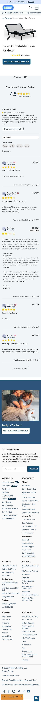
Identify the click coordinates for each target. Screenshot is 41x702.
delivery (19, 146)
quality (12, 146)
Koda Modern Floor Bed (10, 593)
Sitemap (25, 660)
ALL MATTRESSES (8, 518)
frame (5, 146)
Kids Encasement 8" (29, 529)
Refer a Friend (27, 651)
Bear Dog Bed (7, 512)
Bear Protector (27, 523)
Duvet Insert (26, 550)
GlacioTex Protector (29, 520)
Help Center (6, 616)
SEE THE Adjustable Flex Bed (16, 62)
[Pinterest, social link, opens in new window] (18, 691)
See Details (31, 2)
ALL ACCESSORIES (28, 556)
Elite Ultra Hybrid (10, 482)
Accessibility (6, 636)
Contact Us (6, 620)
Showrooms (26, 574)
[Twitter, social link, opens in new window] (4, 691)
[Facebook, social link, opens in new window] (8, 691)
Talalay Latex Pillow (29, 497)
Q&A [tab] (25, 77)
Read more (34, 249)
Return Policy (6, 629)
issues (27, 146)
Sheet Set (25, 540)
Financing (5, 623)
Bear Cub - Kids (7, 505)
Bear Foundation (8, 572)
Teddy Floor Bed (8, 597)
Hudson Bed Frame (9, 569)
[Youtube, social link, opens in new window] (28, 691)
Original (8, 499)
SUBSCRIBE (33, 469)
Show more (6, 151)
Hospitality (26, 591)
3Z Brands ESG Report (30, 595)
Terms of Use (30, 680)
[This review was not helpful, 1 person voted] (37, 360)
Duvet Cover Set (28, 553)
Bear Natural (6, 502)
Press (24, 641)
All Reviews (7, 18)
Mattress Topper (28, 546)
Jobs (23, 648)
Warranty (5, 633)
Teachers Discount (28, 631)
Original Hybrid (7, 495)
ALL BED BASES (7, 607)
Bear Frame (6, 576)
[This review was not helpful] (37, 220)
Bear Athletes (27, 620)
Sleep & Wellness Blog (30, 616)
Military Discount (28, 623)
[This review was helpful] (33, 220)
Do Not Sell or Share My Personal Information (20, 685)
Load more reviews (20, 368)
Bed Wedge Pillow (28, 509)
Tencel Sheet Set (28, 543)
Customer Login (7, 639)
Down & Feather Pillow (30, 501)
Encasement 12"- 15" (29, 526)
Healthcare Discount (29, 635)
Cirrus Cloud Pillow (29, 489)
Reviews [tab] (17, 77)
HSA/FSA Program (28, 638)
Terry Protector (27, 533)
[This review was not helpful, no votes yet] (36, 185)
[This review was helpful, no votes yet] (33, 185)
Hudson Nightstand (9, 604)
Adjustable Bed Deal (9, 566)
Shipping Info (6, 626)
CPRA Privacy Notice (10, 676)
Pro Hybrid (5, 489)
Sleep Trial (25, 578)
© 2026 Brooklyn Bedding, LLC (14, 668)
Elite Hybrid (9, 486)
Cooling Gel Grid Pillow (30, 513)
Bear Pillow (26, 486)
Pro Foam (5, 492)
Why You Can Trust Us (30, 571)
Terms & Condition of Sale (12, 680)
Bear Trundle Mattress (10, 509)
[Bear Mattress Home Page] (8, 7)
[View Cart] (30, 7)
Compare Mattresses (9, 515)
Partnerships (26, 645)
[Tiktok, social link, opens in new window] (23, 691)
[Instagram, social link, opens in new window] (13, 691)
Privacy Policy (7, 671)
